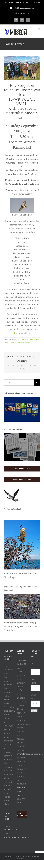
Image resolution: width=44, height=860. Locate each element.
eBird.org (17, 333)
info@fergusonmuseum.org (17, 837)
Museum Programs (10, 342)
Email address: (34, 696)
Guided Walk (24, 339)
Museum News (34, 339)
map (23, 329)
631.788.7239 (10, 829)
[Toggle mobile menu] (39, 29)
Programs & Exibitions (24, 342)
